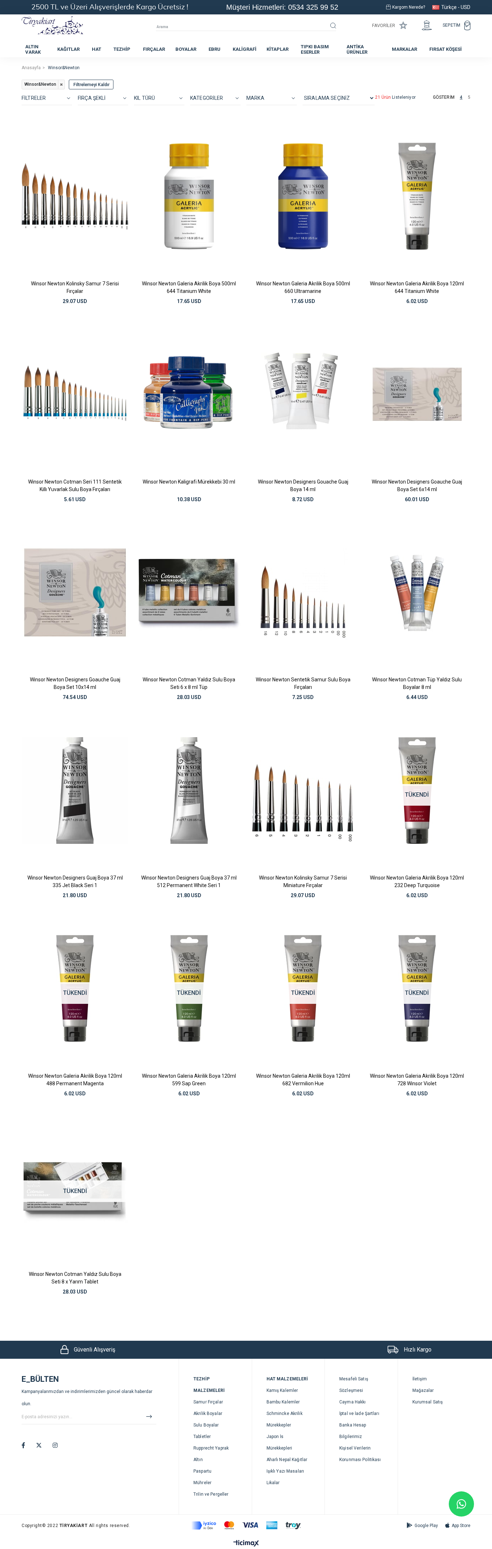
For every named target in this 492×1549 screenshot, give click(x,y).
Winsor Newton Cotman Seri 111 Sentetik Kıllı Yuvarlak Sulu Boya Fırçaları (75, 485)
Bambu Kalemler (283, 1402)
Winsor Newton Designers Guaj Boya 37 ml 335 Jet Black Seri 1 (75, 881)
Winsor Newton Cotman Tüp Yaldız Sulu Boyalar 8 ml (417, 683)
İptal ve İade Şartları (359, 1413)
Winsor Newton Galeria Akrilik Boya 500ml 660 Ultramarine (303, 287)
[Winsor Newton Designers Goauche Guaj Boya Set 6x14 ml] (417, 394)
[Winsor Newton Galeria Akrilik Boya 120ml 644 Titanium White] (417, 196)
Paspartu (202, 1471)
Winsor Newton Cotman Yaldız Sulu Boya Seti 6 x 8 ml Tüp (189, 683)
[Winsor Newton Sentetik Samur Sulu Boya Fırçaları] (303, 592)
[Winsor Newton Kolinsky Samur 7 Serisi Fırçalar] (75, 196)
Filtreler (34, 98)
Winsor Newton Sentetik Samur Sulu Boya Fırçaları (303, 683)
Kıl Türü (144, 98)
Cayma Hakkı (352, 1402)
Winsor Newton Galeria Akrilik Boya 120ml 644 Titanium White (417, 287)
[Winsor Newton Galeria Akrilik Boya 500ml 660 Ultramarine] (303, 196)
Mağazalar (423, 1390)
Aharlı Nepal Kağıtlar (287, 1459)
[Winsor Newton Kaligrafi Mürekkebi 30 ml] (189, 394)
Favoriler (383, 25)
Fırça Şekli (92, 98)
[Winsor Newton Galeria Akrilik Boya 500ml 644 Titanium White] (189, 196)
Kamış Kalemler (282, 1390)
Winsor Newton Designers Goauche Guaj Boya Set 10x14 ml (75, 683)
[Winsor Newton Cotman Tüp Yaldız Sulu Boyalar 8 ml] (417, 592)
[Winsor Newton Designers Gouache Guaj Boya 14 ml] (303, 394)
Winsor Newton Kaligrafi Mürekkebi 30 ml (189, 482)
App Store (461, 1525)
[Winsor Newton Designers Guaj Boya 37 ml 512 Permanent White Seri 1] (189, 790)
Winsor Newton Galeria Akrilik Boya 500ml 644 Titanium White (189, 287)
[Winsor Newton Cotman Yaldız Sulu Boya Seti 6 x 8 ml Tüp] (189, 592)
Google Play (426, 1525)
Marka (255, 98)
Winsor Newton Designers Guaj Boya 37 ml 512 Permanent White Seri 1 (189, 881)
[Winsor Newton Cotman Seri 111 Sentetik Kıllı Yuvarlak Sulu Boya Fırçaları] (75, 394)
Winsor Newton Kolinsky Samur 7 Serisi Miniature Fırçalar (303, 881)
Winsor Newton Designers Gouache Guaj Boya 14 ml (303, 485)
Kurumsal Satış (427, 1402)
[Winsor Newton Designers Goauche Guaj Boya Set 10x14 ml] (75, 592)
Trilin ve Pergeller (210, 1494)
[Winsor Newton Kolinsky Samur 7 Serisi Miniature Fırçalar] (303, 790)
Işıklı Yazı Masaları (285, 1471)
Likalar (273, 1482)
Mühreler (202, 1482)
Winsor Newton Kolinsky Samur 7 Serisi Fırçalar (75, 287)
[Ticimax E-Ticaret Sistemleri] (246, 1544)
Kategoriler (206, 98)
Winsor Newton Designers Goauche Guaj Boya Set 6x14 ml (417, 485)
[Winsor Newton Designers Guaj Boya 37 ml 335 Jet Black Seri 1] (75, 790)
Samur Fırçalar (208, 1402)
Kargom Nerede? (408, 7)
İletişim (419, 1378)
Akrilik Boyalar (207, 1413)
